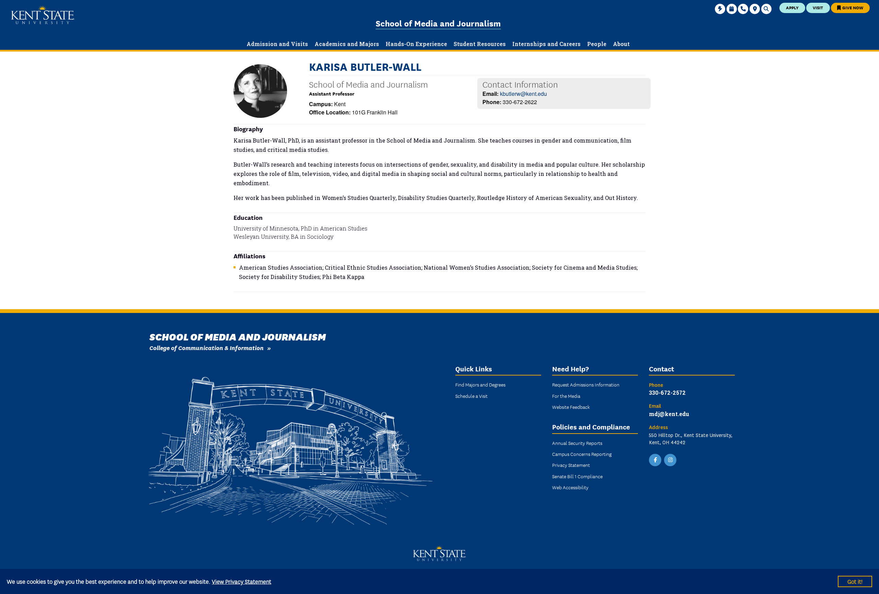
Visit (818, 7)
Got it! (855, 581)
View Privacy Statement (241, 581)
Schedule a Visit (471, 396)
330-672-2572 (667, 392)
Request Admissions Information (585, 384)
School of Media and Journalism (438, 23)
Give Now (852, 7)
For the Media (566, 396)
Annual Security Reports (577, 443)
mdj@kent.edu (669, 413)
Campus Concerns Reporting (582, 454)
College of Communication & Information (206, 347)
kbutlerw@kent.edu (523, 94)
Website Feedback (571, 407)
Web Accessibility (570, 487)
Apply (792, 7)
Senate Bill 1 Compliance (577, 476)
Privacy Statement (571, 465)
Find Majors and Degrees (480, 384)
